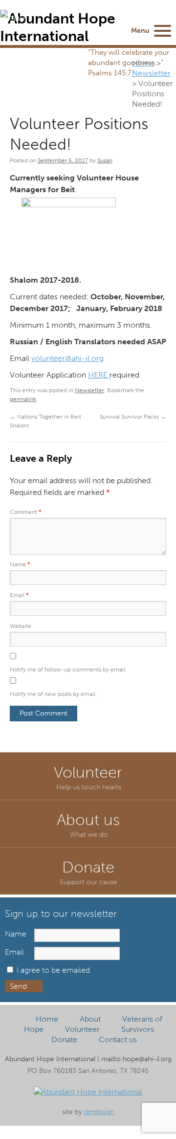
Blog (118, 8)
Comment (26, 512)
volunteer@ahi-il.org (67, 358)
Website (20, 626)
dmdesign (99, 1112)
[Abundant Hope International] (88, 1091)
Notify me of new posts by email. (53, 694)
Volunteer (82, 1029)
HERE (99, 375)
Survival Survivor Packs (133, 416)
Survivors (137, 1029)
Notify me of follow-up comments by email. (68, 669)
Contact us (118, 1039)
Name (20, 564)
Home (47, 1019)
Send (18, 986)
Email (19, 595)
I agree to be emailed (53, 970)
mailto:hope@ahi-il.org (136, 1059)
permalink (23, 399)
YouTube (12, 18)
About (90, 1019)
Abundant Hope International (50, 1059)
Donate (64, 1039)
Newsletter (38, 8)
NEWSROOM (83, 8)
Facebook (6, 8)
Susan (104, 160)
